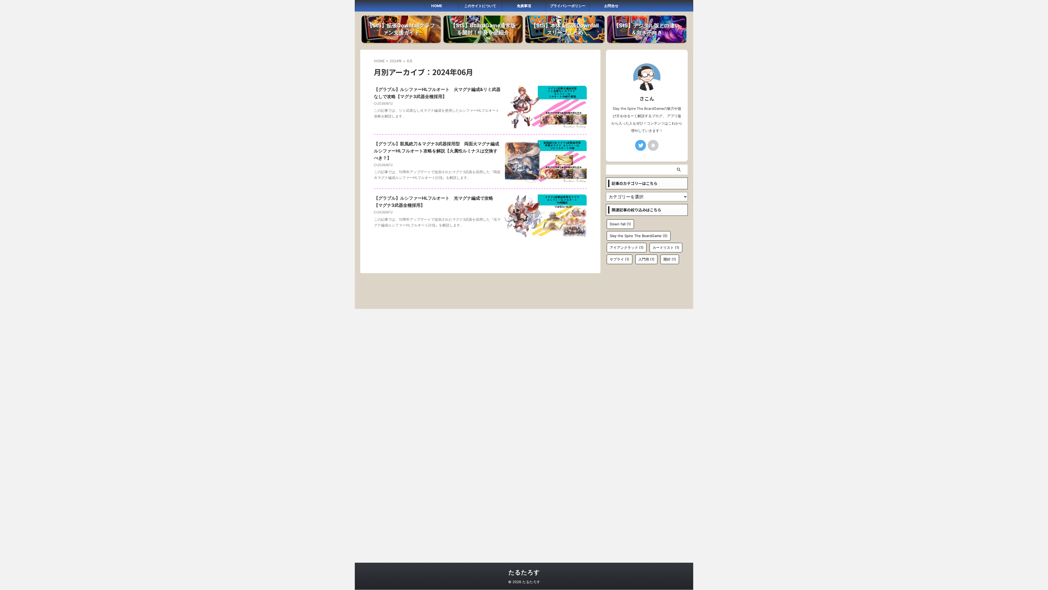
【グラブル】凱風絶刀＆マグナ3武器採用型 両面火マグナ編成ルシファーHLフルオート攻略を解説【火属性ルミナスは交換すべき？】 (436, 151)
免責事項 (524, 6)
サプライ (619, 259)
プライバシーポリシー (567, 6)
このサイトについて (480, 6)
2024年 (396, 61)
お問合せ (611, 6)
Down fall (620, 224)
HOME (436, 6)
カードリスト (666, 247)
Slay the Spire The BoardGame (639, 236)
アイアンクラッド (627, 247)
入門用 (646, 259)
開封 (669, 259)
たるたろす (524, 572)
